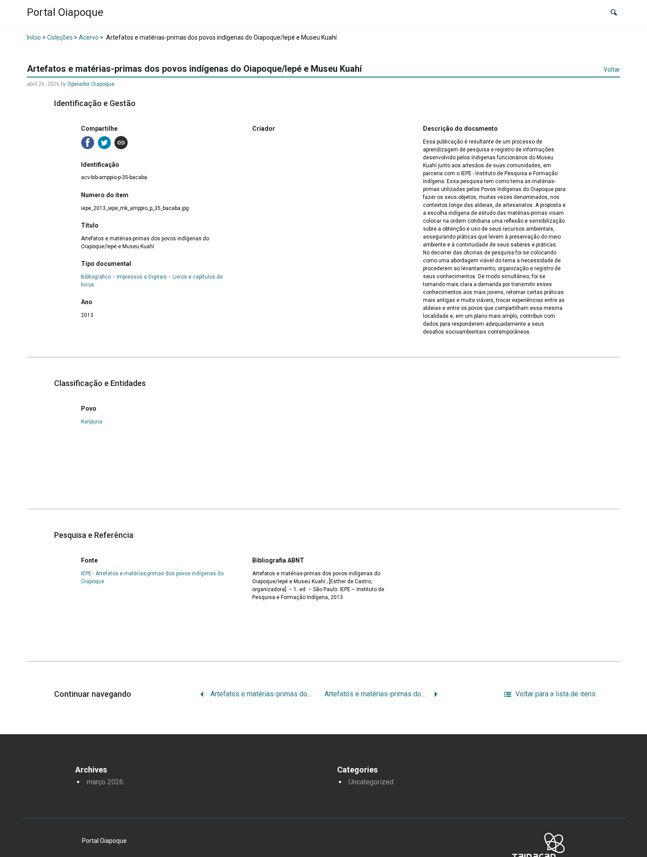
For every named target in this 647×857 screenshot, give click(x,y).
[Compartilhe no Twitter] (104, 142)
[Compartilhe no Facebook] (87, 142)
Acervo (89, 37)
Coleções (60, 37)
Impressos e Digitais (142, 277)
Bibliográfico (96, 277)
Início (34, 37)
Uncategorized (371, 782)
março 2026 (105, 782)
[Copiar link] (121, 142)
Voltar (611, 69)
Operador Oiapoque (90, 84)
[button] (613, 13)
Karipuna (91, 422)
